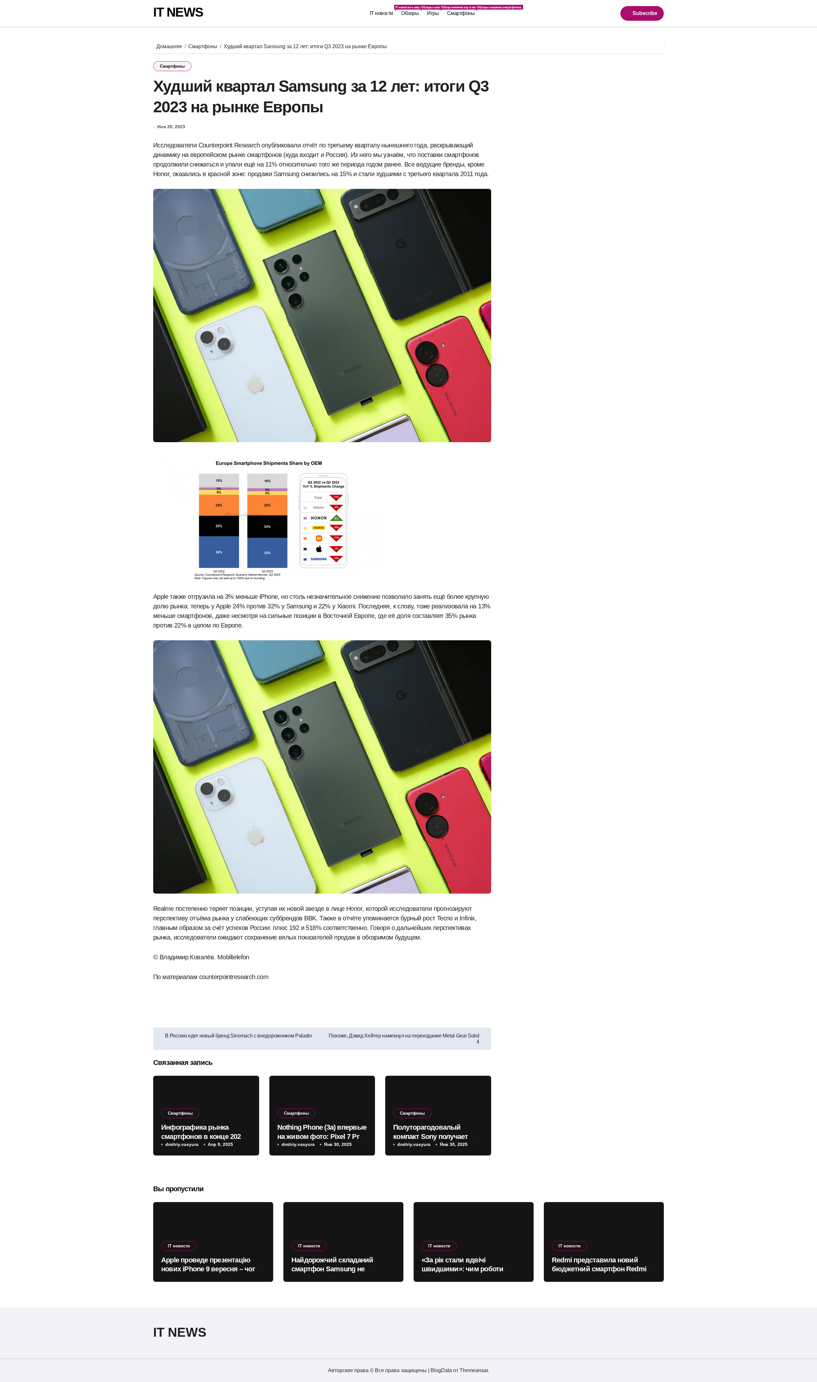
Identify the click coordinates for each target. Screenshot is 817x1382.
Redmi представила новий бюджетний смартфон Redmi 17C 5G (599, 1269)
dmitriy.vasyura (182, 1144)
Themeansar (474, 1370)
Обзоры (412, 10)
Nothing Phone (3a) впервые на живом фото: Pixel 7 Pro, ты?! (321, 1136)
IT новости (383, 10)
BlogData (441, 1370)
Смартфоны (463, 10)
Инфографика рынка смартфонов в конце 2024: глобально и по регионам (203, 1136)
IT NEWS (178, 12)
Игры (435, 10)
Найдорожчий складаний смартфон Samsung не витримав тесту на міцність (336, 1269)
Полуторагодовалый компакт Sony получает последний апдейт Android (436, 1136)
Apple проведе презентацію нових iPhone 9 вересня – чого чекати (210, 1269)
